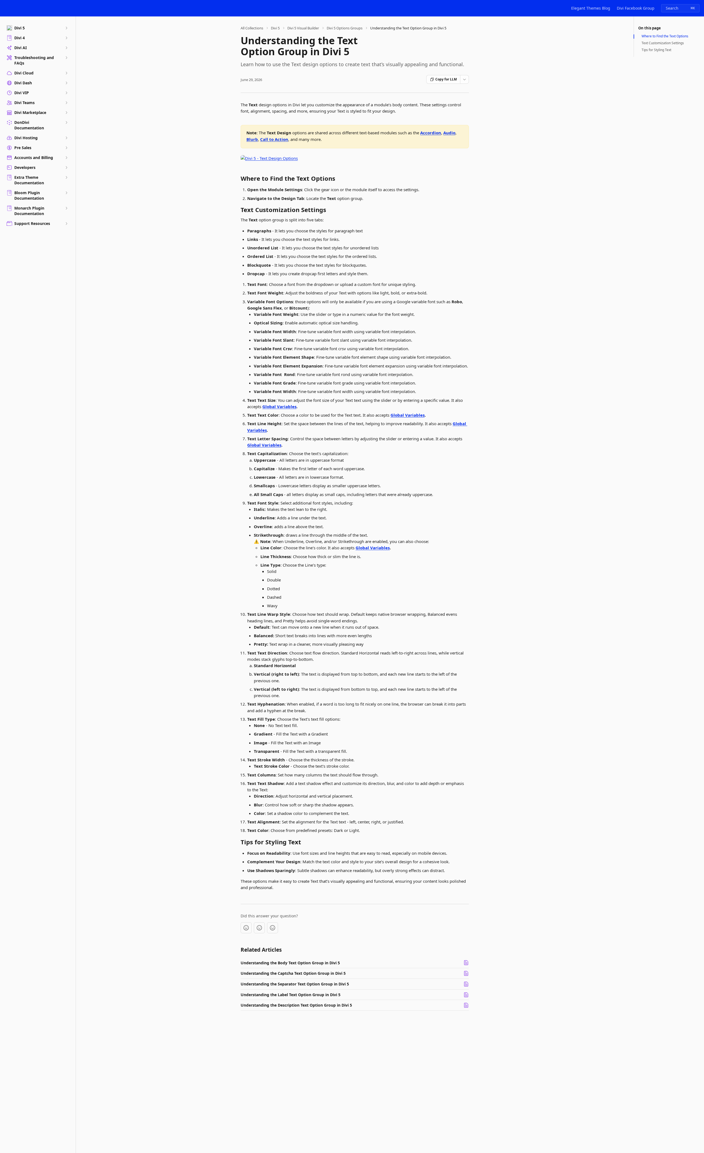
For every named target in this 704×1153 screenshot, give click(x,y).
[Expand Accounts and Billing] (66, 157)
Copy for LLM (446, 79)
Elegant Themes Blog (590, 8)
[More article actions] (464, 79)
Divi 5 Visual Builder (303, 28)
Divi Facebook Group (635, 8)
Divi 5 (275, 28)
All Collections (252, 28)
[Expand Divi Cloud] (66, 73)
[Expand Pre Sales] (66, 148)
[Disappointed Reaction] (246, 927)
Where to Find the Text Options (665, 36)
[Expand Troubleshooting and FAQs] (66, 58)
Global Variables (279, 406)
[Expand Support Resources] (66, 223)
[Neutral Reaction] (259, 927)
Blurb (252, 139)
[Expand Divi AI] (66, 48)
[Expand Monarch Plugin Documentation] (66, 208)
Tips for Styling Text (656, 50)
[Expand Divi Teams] (66, 103)
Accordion (430, 132)
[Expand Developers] (66, 167)
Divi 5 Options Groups (344, 28)
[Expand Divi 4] (66, 38)
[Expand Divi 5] (66, 28)
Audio (449, 132)
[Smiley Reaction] (272, 927)
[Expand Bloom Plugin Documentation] (66, 193)
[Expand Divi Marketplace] (66, 112)
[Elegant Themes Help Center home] (5, 8)
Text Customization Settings (663, 43)
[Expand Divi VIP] (66, 93)
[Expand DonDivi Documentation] (66, 122)
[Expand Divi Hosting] (66, 138)
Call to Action (274, 139)
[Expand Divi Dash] (66, 83)
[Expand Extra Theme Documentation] (66, 177)
